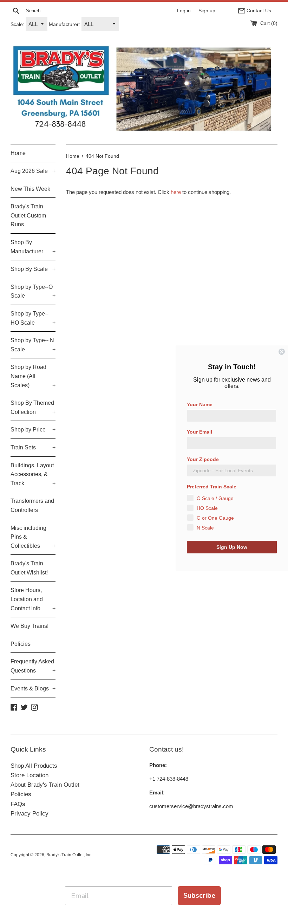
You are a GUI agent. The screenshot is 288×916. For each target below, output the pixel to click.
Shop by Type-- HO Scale (33, 318)
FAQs (18, 804)
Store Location (29, 775)
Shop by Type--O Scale (33, 291)
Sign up (206, 10)
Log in (184, 10)
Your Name (199, 404)
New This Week (30, 189)
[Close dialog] (281, 351)
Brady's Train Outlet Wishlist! (29, 568)
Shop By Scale (33, 269)
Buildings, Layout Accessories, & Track (33, 474)
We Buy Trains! (29, 626)
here (176, 192)
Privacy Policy (29, 813)
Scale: (17, 24)
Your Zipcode (203, 459)
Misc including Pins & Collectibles (33, 537)
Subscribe (199, 895)
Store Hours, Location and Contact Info (33, 599)
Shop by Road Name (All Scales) (33, 376)
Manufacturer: (64, 24)
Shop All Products (34, 765)
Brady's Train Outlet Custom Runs (28, 215)
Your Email (199, 432)
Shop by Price (33, 430)
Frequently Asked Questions (33, 666)
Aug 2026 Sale (33, 171)
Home (18, 153)
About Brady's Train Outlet (45, 784)
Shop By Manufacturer (33, 246)
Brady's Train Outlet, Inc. (69, 854)
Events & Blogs (33, 688)
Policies (21, 644)
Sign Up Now (231, 547)
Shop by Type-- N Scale (33, 344)
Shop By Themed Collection (33, 407)
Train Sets (33, 447)
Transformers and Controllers (32, 505)
